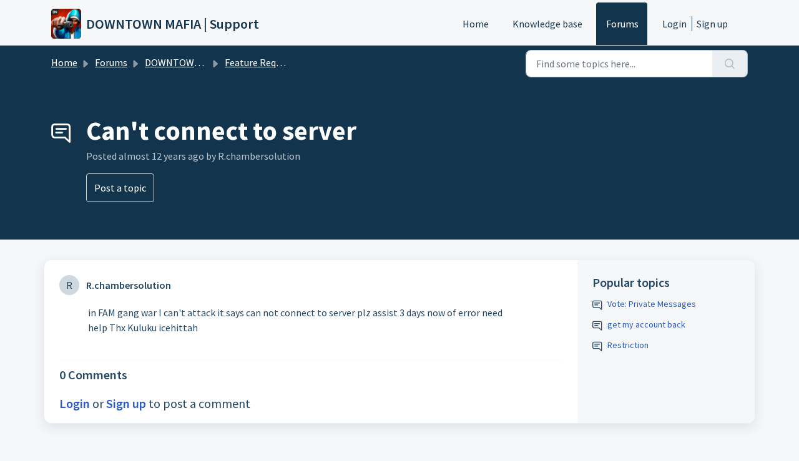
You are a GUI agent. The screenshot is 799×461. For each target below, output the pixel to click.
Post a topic (120, 188)
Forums (622, 23)
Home (476, 23)
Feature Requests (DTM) (276, 62)
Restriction (628, 345)
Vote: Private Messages (651, 303)
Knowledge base (547, 23)
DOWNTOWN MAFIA (187, 62)
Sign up (712, 23)
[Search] (730, 63)
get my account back (646, 324)
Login (674, 23)
